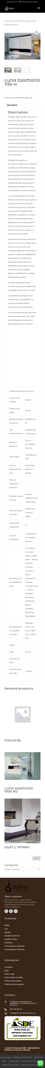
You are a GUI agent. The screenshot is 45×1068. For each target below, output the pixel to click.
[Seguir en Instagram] (11, 911)
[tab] (22, 105)
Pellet (6, 925)
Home (7, 21)
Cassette (8, 942)
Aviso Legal (9, 974)
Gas (12, 21)
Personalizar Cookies (13, 977)
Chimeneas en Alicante (14, 946)
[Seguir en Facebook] (6, 911)
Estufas (7, 932)
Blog (6, 970)
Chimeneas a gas (23, 21)
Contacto (8, 967)
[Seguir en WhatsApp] (16, 911)
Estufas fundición (12, 936)
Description (12, 105)
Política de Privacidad (13, 984)
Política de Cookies (12, 981)
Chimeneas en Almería (14, 949)
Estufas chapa (10, 939)
